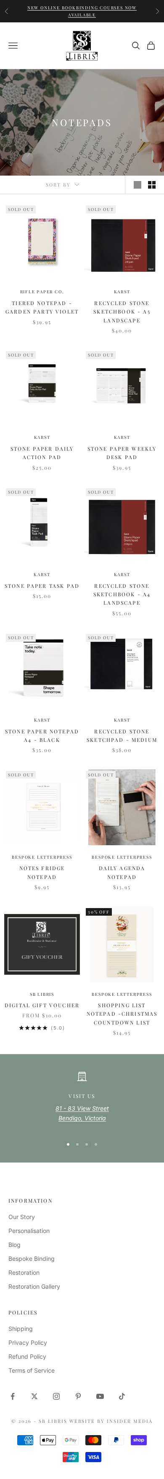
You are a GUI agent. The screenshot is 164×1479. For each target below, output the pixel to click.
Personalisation (29, 1230)
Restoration (24, 1272)
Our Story (21, 1216)
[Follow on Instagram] (56, 1396)
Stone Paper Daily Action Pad (42, 452)
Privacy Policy (27, 1342)
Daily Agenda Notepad (122, 872)
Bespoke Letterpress (42, 857)
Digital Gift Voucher (42, 1005)
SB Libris (42, 994)
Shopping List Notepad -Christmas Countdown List (122, 1014)
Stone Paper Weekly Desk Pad (122, 452)
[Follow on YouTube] (100, 1396)
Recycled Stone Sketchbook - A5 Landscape (121, 312)
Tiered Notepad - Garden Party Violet (42, 307)
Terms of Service (31, 1370)
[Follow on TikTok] (122, 1396)
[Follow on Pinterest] (78, 1396)
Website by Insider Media (111, 1421)
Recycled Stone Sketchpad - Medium (122, 735)
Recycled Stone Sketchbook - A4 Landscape (122, 594)
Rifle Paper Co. (42, 292)
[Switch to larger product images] (137, 185)
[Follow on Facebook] (12, 1396)
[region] (82, 1100)
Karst (122, 292)
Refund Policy (27, 1356)
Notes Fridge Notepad (42, 872)
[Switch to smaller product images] (152, 185)
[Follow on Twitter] (34, 1396)
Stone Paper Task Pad (42, 585)
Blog (14, 1244)
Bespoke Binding (31, 1258)
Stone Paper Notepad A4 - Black (42, 735)
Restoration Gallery (34, 1286)
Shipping (20, 1328)
